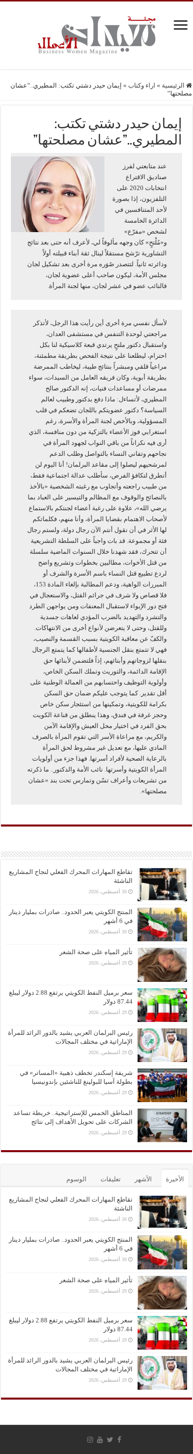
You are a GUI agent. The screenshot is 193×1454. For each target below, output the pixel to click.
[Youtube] (100, 1440)
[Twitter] (110, 1440)
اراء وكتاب (141, 85)
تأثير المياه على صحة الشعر (96, 952)
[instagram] (90, 1440)
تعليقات (110, 1179)
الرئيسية (174, 85)
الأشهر (143, 1179)
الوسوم (76, 1179)
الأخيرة (175, 1179)
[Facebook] (119, 1440)
